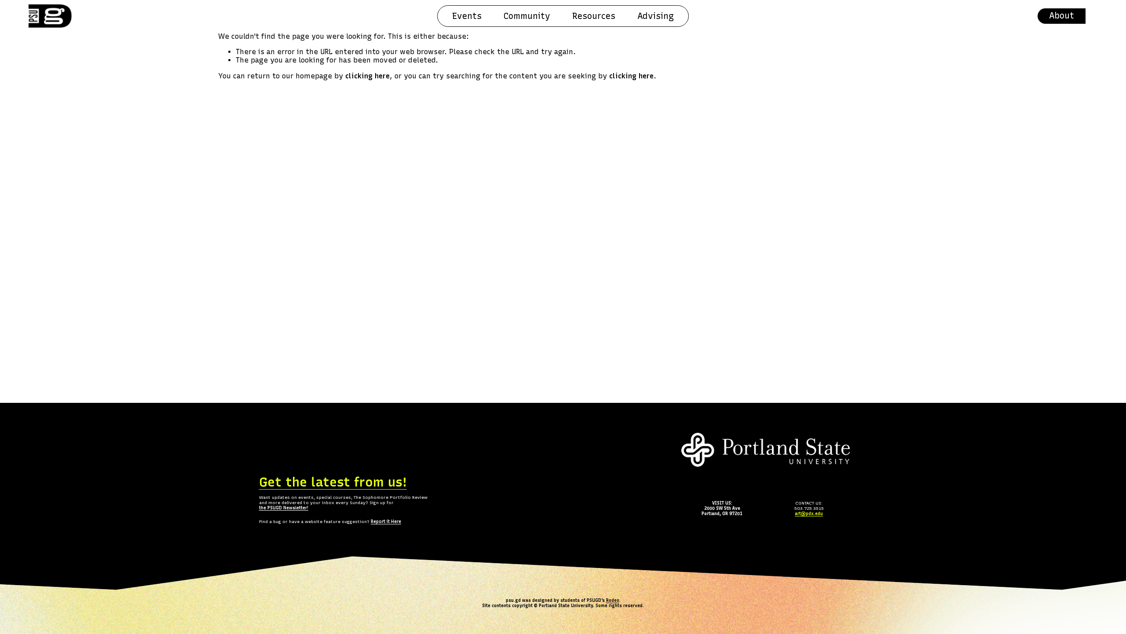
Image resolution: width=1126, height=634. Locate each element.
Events (467, 16)
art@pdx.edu (809, 513)
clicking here (367, 76)
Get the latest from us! (333, 482)
